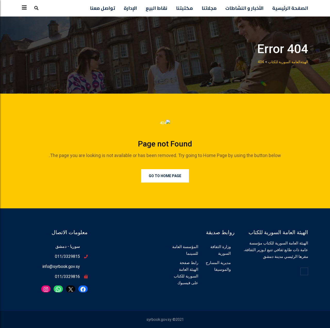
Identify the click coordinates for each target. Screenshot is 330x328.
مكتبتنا (184, 8)
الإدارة (130, 8)
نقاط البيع (156, 8)
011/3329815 (67, 256)
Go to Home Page (165, 176)
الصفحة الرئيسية (290, 8)
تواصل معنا (102, 8)
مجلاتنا (209, 8)
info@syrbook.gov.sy (61, 266)
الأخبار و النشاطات (244, 8)
